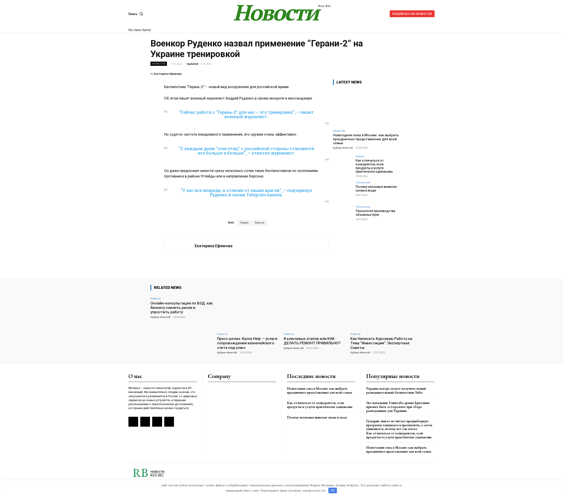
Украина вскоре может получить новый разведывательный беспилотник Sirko (396, 390)
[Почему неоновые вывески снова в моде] (343, 191)
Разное (360, 156)
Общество (339, 130)
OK (333, 490)
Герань (244, 222)
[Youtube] (169, 421)
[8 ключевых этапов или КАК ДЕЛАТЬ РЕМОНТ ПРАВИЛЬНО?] (315, 312)
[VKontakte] (145, 421)
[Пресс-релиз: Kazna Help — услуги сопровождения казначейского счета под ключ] (248, 312)
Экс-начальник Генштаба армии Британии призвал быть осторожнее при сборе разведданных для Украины (398, 406)
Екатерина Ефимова (168, 73)
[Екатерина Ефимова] (179, 246)
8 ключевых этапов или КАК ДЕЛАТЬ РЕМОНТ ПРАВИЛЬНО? (312, 340)
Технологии (363, 182)
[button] (136, 13)
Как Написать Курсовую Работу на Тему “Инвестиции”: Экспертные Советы (381, 343)
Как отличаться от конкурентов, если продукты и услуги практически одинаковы (374, 166)
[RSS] (133, 421)
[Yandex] (157, 421)
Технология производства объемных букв (375, 212)
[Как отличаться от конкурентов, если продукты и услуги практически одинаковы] (343, 165)
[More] (408, 73)
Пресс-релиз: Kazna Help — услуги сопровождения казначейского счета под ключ (247, 343)
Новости (158, 63)
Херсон (259, 222)
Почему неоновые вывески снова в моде (317, 417)
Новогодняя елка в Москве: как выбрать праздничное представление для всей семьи (366, 139)
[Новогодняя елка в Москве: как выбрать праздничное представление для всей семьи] (366, 108)
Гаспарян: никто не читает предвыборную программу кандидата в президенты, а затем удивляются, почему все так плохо (399, 425)
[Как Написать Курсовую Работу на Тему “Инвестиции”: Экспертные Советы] (381, 312)
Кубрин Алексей (343, 147)
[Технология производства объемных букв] (343, 215)
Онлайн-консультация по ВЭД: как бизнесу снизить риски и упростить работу (181, 307)
